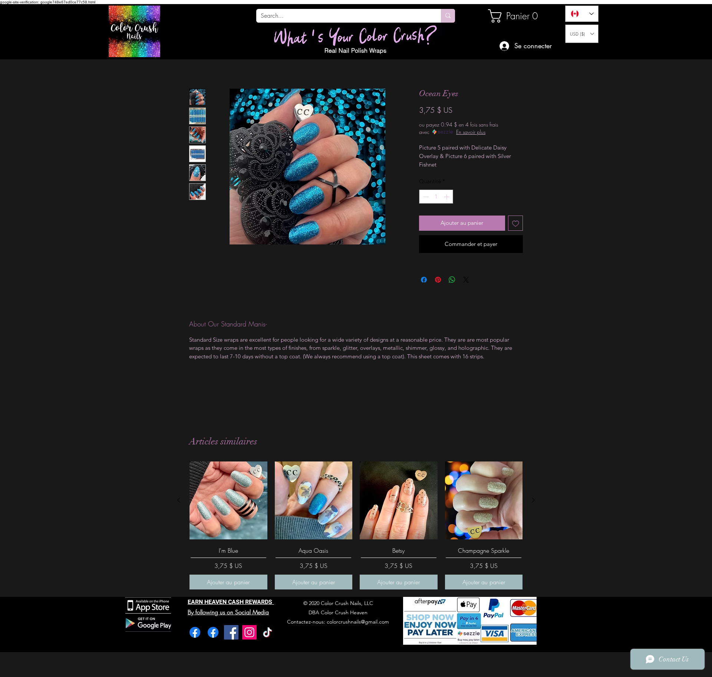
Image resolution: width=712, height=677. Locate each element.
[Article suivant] (533, 500)
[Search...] (448, 16)
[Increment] (447, 197)
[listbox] (582, 33)
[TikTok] (267, 632)
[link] (513, 16)
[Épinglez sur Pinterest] (438, 279)
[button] (582, 33)
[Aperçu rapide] (228, 500)
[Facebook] (195, 632)
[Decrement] (425, 197)
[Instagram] (249, 632)
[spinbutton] (436, 197)
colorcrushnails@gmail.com (358, 621)
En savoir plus (470, 131)
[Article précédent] (178, 500)
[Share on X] (466, 279)
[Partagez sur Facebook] (423, 279)
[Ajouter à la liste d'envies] (515, 223)
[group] (356, 525)
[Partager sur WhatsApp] (452, 279)
